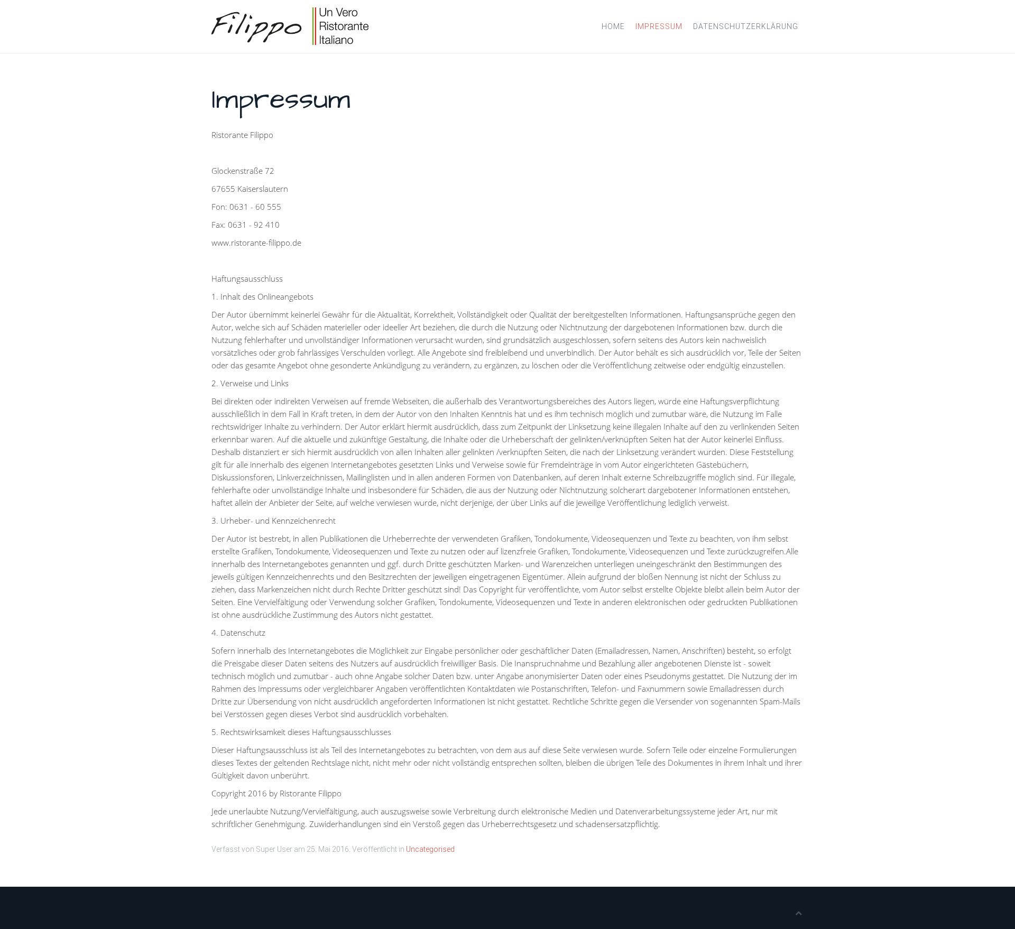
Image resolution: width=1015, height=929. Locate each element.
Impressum (658, 26)
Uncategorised (430, 849)
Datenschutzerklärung (745, 26)
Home (613, 26)
